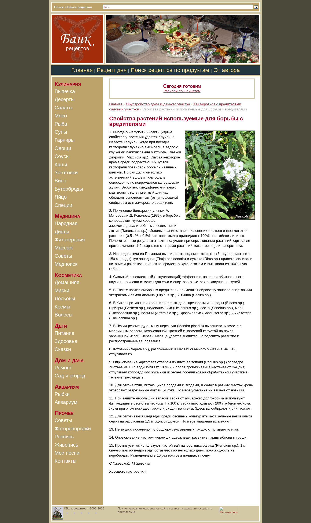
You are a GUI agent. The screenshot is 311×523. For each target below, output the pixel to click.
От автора (226, 70)
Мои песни (67, 453)
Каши (61, 164)
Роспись (64, 436)
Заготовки (66, 172)
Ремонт (63, 367)
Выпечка (65, 91)
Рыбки (62, 394)
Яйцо (61, 197)
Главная (82, 70)
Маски (62, 290)
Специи (63, 205)
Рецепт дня (112, 70)
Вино (60, 180)
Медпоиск (66, 264)
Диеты (62, 231)
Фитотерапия (70, 239)
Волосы (63, 315)
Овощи (63, 148)
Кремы (62, 307)
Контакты (65, 461)
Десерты (64, 99)
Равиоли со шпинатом (182, 91)
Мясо (61, 115)
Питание (64, 333)
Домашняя (67, 282)
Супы (61, 132)
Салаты (63, 107)
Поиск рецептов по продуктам (170, 70)
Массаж (64, 247)
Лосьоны (65, 298)
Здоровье (66, 341)
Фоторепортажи (73, 428)
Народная (66, 223)
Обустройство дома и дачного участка (158, 104)
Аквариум (66, 402)
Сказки (63, 349)
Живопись (66, 445)
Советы (63, 256)
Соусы (62, 156)
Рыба (61, 124)
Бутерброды (69, 189)
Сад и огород (70, 375)
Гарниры (64, 140)
